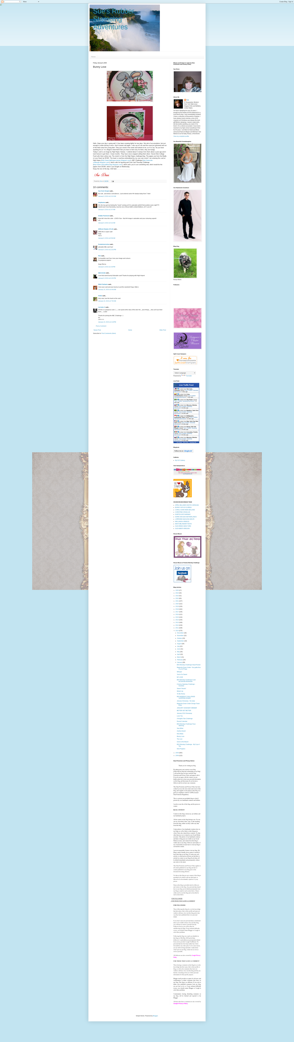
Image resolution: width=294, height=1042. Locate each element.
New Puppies (181, 749)
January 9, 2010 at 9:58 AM (106, 238)
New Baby (180, 734)
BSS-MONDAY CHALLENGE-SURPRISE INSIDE (186, 697)
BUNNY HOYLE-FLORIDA (183, 507)
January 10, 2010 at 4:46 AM (107, 289)
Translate (189, 376)
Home (93, 57)
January (179, 662)
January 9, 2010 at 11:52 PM (107, 278)
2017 (177, 612)
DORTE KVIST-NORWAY (183, 514)
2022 (177, 598)
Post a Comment (101, 326)
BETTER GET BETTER (184, 710)
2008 (177, 755)
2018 (177, 609)
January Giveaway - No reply (186, 701)
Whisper (179, 672)
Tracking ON (192, 442)
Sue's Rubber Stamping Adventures (113, 19)
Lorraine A (101, 307)
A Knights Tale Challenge (185, 718)
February (180, 660)
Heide (100, 296)
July (178, 646)
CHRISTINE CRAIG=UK (182, 512)
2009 (177, 753)
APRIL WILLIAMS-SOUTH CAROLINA (187, 505)
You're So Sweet (182, 674)
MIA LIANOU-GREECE (182, 521)
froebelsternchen (103, 244)
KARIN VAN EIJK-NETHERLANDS (186, 517)
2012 (177, 625)
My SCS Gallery (180, 460)
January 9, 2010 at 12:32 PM (107, 249)
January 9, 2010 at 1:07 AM (106, 209)
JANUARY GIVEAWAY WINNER (187, 708)
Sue (188, 100)
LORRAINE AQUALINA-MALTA (184, 519)
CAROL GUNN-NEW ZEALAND (185, 510)
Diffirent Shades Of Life (105, 229)
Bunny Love (180, 736)
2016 (177, 614)
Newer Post (97, 330)
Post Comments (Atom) (109, 333)
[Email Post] (112, 181)
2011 (177, 628)
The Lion (179, 739)
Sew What (180, 728)
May (178, 652)
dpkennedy (101, 273)
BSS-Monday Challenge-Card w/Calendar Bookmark (186, 680)
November (180, 635)
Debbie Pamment (103, 216)
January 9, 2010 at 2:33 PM (106, 267)
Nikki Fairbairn (103, 284)
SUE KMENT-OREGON (182, 528)
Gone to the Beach (182, 742)
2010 (177, 630)
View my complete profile (181, 136)
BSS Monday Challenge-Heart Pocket (188, 665)
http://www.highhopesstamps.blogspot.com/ (116, 160)
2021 (177, 601)
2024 (177, 593)
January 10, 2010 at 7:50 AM (107, 301)
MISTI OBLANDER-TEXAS (183, 524)
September (180, 641)
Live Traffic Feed (186, 385)
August (179, 643)
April (178, 654)
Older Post (162, 330)
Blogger (155, 1016)
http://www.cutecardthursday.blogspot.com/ (107, 164)
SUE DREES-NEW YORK (183, 526)
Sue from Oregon (103, 191)
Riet (99, 256)
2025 (177, 590)
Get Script (179, 442)
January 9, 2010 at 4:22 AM (106, 223)
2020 (177, 604)
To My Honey (181, 694)
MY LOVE (180, 677)
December (180, 633)
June (179, 649)
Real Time (185, 442)
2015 (177, 617)
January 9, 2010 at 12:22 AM (107, 196)
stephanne (101, 202)
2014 (177, 620)
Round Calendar (182, 721)
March (179, 657)
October (179, 638)
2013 (177, 622)
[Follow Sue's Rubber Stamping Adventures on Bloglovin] (183, 452)
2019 (177, 606)
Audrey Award (181, 731)
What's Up (180, 691)
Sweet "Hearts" (181, 688)
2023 (177, 596)
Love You (180, 716)
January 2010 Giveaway (184, 713)
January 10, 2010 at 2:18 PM (107, 322)
